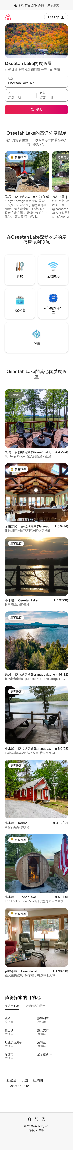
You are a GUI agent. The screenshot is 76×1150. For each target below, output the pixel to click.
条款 (41, 1130)
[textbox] (20, 97)
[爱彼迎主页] (8, 17)
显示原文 (53, 5)
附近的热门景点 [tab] (35, 1006)
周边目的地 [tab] (12, 1006)
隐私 (32, 1130)
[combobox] (36, 83)
